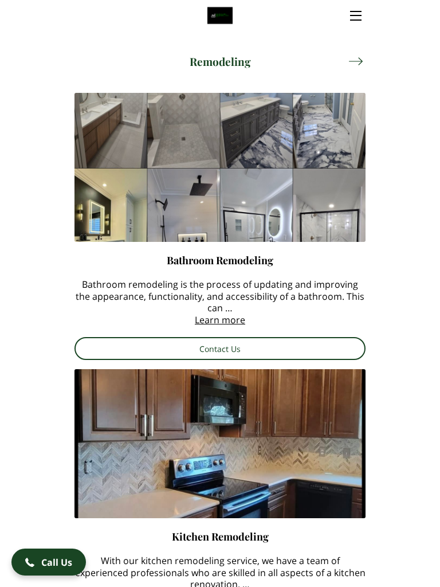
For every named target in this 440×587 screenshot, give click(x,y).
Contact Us (220, 348)
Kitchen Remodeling (220, 536)
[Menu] (354, 15)
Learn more (220, 320)
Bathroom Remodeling (220, 260)
